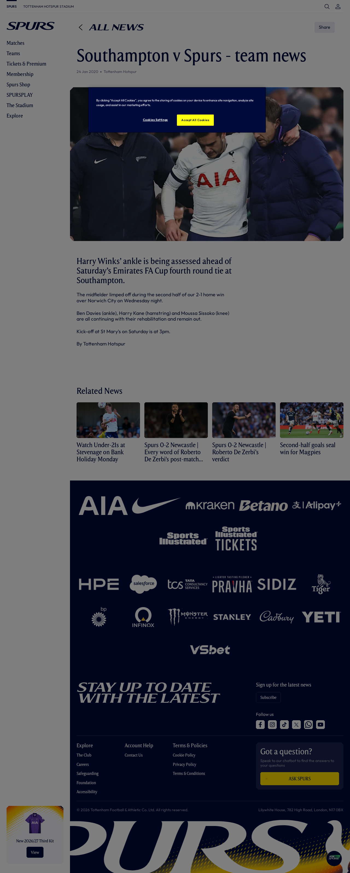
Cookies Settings (155, 120)
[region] (177, 110)
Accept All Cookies (195, 120)
